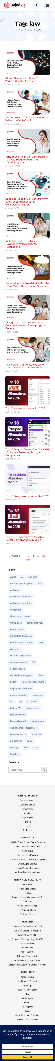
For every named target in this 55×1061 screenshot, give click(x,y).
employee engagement (32, 682)
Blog (30, 29)
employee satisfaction (21, 688)
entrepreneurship (18, 695)
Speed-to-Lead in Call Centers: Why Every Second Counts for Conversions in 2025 (26, 201)
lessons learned (18, 721)
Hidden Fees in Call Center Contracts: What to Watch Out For (27, 119)
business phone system (21, 583)
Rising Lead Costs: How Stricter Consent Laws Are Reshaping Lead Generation (26, 325)
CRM (40, 642)
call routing (15, 610)
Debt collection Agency (21, 675)
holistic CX (15, 708)
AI (22, 577)
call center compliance (21, 596)
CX (33, 662)
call (40, 583)
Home (20, 29)
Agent (13, 577)
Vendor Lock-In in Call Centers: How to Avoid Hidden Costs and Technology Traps (26, 159)
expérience (37, 695)
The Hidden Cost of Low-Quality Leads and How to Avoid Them (24, 366)
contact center (17, 629)
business (32, 577)
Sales (29, 741)
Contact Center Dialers (21, 636)
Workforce (15, 754)
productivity (16, 741)
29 (43, 555)
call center (15, 590)
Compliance (16, 623)
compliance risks (35, 623)
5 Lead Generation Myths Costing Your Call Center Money (25, 80)
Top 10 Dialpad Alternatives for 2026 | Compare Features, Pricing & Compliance (27, 452)
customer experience (20, 655)
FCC (12, 701)
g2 (20, 701)
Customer (15, 649)
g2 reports (32, 701)
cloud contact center (20, 616)
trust (26, 747)
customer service (18, 662)
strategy (14, 747)
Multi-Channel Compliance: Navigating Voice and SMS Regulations (21, 244)
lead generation (18, 714)
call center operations (20, 603)
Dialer (41, 675)
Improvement (32, 708)
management (37, 721)
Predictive (37, 734)
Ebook (13, 682)
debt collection (17, 669)
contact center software (21, 642)
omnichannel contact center (23, 728)
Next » (28, 559)
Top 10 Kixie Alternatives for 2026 (25, 408)
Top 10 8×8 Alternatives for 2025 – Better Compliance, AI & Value (25, 538)
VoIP (35, 747)
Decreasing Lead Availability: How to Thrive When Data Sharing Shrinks (27, 285)
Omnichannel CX (18, 734)
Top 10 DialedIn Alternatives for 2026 (27, 496)
